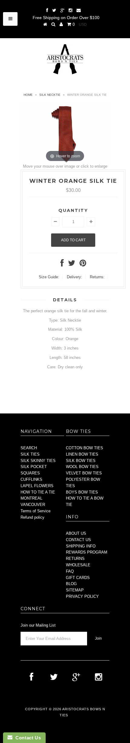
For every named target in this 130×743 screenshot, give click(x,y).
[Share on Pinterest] (83, 264)
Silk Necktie (49, 94)
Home (28, 94)
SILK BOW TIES (81, 460)
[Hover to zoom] (65, 133)
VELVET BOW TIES (84, 473)
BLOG (71, 583)
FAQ (70, 571)
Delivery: (74, 277)
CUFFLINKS (31, 479)
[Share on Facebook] (62, 264)
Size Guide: (49, 277)
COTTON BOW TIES (84, 448)
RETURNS (75, 558)
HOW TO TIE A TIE (38, 492)
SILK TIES (30, 454)
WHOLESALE (78, 565)
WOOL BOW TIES (82, 466)
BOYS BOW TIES (82, 492)
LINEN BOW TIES (82, 454)
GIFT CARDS (78, 577)
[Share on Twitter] (71, 264)
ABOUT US (76, 533)
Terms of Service (35, 511)
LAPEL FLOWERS (37, 486)
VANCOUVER (33, 504)
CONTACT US (78, 539)
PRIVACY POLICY (82, 596)
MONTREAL (31, 498)
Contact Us (26, 737)
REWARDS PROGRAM (86, 552)
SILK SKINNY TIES (38, 460)
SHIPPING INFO (81, 546)
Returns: (97, 277)
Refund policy (32, 517)
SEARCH (29, 448)
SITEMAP (75, 590)
